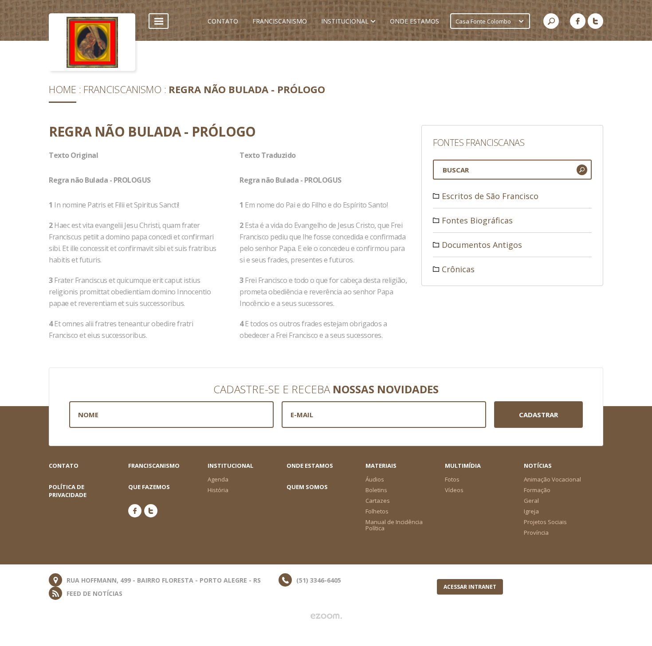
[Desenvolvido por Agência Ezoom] (326, 616)
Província (536, 532)
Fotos (452, 479)
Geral (531, 501)
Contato (64, 466)
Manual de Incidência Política (394, 525)
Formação (537, 490)
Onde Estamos (310, 466)
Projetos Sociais (545, 522)
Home (62, 89)
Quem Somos (307, 487)
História (218, 490)
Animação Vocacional (552, 479)
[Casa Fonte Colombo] (92, 42)
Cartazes (377, 501)
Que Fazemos (149, 487)
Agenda (218, 479)
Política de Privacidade (67, 491)
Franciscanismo (122, 89)
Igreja (531, 511)
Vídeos (454, 490)
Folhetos (377, 511)
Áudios (374, 479)
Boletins (376, 490)
